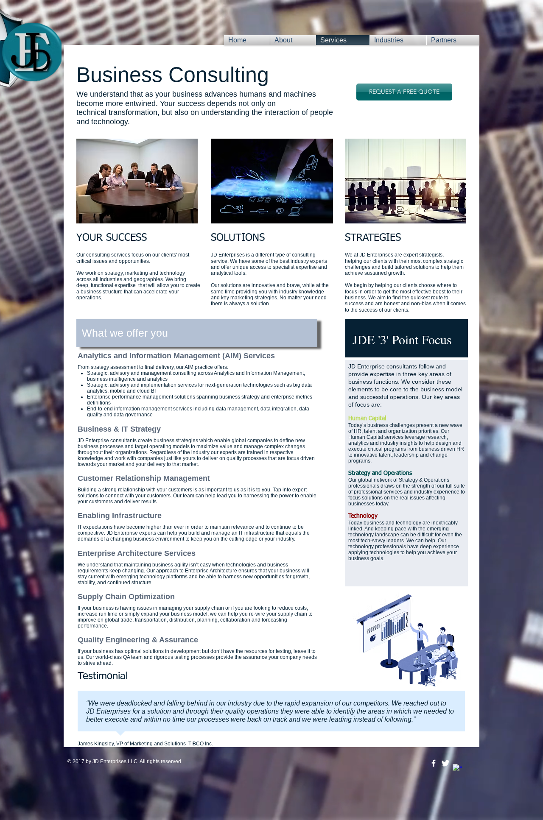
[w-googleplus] (457, 768)
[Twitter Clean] (445, 763)
